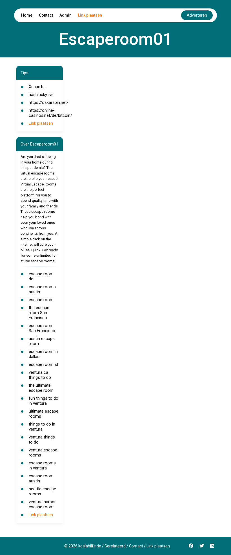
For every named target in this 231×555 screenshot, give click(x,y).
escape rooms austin (42, 289)
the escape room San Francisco (39, 312)
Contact (46, 15)
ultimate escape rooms (43, 414)
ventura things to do (42, 440)
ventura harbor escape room (42, 504)
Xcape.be (37, 86)
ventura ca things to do (40, 375)
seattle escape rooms (42, 491)
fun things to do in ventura (43, 401)
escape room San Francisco (42, 328)
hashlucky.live (41, 94)
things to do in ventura (42, 427)
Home (26, 15)
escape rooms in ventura (42, 465)
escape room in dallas (43, 354)
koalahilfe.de (89, 546)
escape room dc (41, 276)
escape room (41, 299)
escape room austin (41, 478)
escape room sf (44, 364)
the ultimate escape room (41, 388)
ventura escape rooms (43, 452)
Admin (65, 15)
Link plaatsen (90, 15)
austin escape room (42, 341)
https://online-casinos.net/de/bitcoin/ (50, 113)
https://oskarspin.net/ (48, 102)
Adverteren (197, 15)
